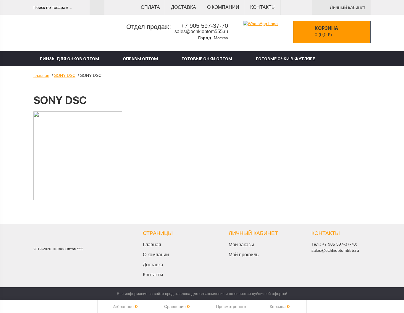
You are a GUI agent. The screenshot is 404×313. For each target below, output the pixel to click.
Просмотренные (232, 306)
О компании (223, 7)
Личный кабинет (347, 7)
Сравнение (177, 306)
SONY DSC (64, 75)
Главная (41, 75)
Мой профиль (243, 254)
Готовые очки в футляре (285, 58)
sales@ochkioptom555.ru (201, 31)
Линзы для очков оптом (69, 58)
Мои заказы (241, 244)
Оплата (150, 7)
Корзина (280, 306)
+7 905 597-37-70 (204, 26)
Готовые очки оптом (207, 58)
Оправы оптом (140, 58)
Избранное (125, 306)
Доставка (183, 7)
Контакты (263, 7)
